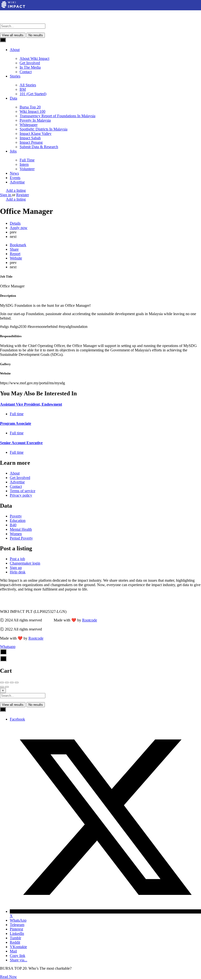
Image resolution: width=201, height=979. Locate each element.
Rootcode (89, 620)
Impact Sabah (30, 138)
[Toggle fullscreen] (12, 682)
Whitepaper (29, 125)
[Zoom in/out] (17, 682)
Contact (26, 72)
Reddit (15, 942)
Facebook (17, 719)
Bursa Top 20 (30, 107)
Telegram (17, 925)
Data (13, 98)
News (14, 173)
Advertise (17, 182)
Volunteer (27, 169)
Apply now (18, 228)
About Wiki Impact (34, 58)
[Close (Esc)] (2, 682)
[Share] (7, 682)
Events (15, 178)
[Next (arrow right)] (7, 687)
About (15, 50)
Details (15, 223)
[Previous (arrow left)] (2, 687)
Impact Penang (31, 142)
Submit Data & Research (39, 147)
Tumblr (15, 938)
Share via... (18, 960)
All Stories (28, 85)
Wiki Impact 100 (32, 111)
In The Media (30, 67)
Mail (13, 951)
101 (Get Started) (33, 94)
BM (23, 89)
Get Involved (30, 63)
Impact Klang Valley (35, 133)
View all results (13, 35)
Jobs (13, 151)
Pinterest (16, 929)
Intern (24, 164)
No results (35, 35)
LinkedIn (17, 933)
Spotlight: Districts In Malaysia (43, 129)
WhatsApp (18, 920)
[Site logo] (18, 21)
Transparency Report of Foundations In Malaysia (57, 116)
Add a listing (16, 190)
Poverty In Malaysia (35, 120)
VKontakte (18, 947)
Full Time (27, 160)
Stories (15, 76)
